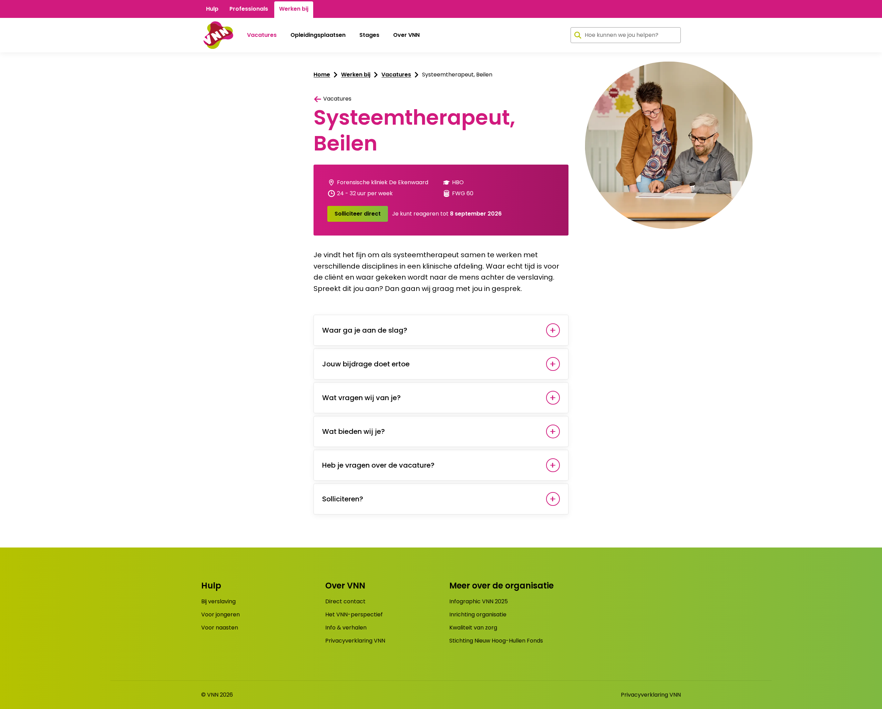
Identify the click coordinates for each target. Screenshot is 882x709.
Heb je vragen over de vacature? (378, 465)
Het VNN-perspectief (354, 614)
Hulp (212, 9)
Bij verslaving (218, 601)
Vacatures (262, 35)
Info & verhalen (346, 628)
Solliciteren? (342, 499)
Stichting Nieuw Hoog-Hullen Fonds (496, 641)
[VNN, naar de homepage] (217, 35)
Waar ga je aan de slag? (364, 330)
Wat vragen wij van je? (361, 398)
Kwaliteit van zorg (473, 628)
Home (322, 75)
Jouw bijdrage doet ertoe (366, 364)
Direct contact (345, 601)
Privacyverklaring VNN (355, 641)
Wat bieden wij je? (353, 431)
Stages (369, 35)
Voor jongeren (220, 614)
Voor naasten (219, 628)
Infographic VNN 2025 (478, 601)
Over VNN (406, 35)
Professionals (248, 9)
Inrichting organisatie (477, 614)
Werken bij (293, 9)
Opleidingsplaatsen (318, 35)
